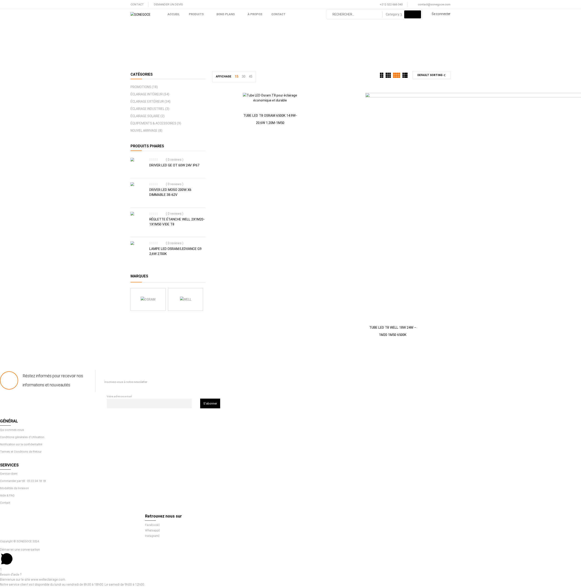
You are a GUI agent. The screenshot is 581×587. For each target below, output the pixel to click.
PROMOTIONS (140, 87)
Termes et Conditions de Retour (21, 451)
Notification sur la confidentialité (21, 444)
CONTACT (137, 4)
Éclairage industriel (147, 109)
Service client (8, 473)
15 (236, 76)
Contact (5, 502)
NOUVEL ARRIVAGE (144, 130)
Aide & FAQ (7, 495)
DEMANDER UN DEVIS (168, 4)
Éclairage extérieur (147, 101)
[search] (412, 14)
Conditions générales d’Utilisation (22, 437)
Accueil (241, 47)
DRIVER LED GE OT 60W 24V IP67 (174, 165)
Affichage (223, 76)
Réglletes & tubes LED (306, 47)
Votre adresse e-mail (119, 396)
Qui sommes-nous (12, 430)
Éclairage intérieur (267, 47)
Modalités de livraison (14, 488)
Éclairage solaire (145, 116)
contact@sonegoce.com (434, 4)
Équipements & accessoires (153, 123)
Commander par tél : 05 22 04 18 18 (23, 481)
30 (243, 76)
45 (250, 76)
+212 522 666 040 (391, 4)
